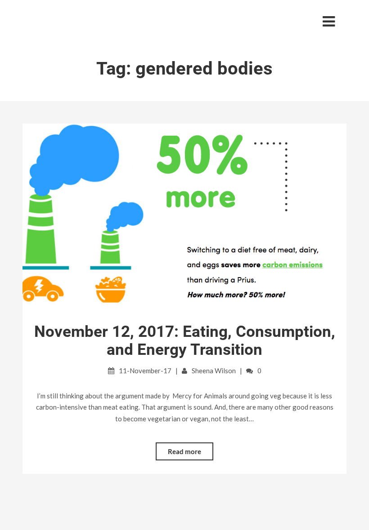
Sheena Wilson (214, 371)
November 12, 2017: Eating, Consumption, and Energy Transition (184, 340)
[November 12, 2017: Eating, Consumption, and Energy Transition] (184, 216)
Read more (184, 451)
